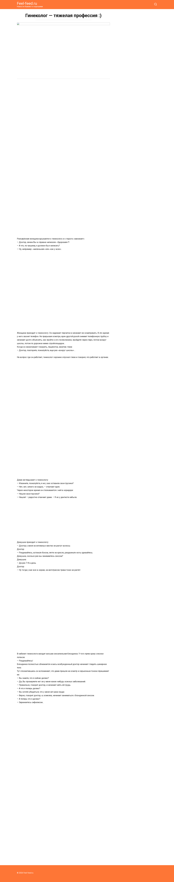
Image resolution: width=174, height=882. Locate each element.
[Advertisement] (63, 100)
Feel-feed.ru (27, 3)
